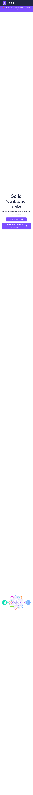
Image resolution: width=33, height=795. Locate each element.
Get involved (9, 7)
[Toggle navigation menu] (29, 2)
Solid (11, 3)
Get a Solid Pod (14, 219)
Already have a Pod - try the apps (14, 226)
